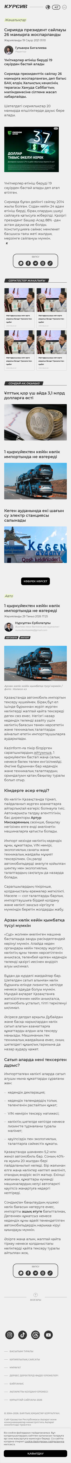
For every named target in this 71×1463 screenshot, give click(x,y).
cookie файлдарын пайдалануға (44, 1441)
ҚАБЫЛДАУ (35, 1453)
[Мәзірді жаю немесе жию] (64, 7)
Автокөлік (11, 638)
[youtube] (48, 1335)
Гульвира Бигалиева (31, 48)
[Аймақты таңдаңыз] (48, 7)
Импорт (25, 638)
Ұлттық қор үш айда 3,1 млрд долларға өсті (34, 395)
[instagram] (9, 1335)
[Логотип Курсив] (15, 6)
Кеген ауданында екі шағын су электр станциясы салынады (34, 515)
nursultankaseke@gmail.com (31, 630)
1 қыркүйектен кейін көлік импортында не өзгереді (32, 454)
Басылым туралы (21, 1351)
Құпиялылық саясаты (25, 1359)
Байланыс (17, 1383)
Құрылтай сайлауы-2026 (26, 1400)
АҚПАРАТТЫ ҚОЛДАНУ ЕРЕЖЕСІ (29, 1391)
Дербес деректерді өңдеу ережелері (34, 1375)
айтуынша (43, 753)
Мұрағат (15, 1367)
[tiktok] (22, 1335)
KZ (56, 7)
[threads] (35, 1335)
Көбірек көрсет (35, 581)
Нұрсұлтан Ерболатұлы (33, 623)
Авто (9, 596)
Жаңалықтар (15, 20)
